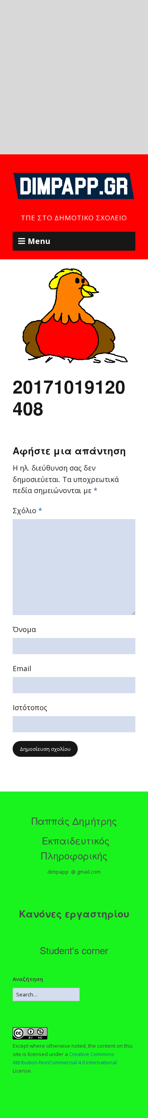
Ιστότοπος (30, 707)
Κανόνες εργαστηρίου (74, 913)
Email (22, 668)
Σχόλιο (27, 510)
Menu (39, 241)
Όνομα (24, 629)
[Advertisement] (74, 77)
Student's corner (74, 950)
